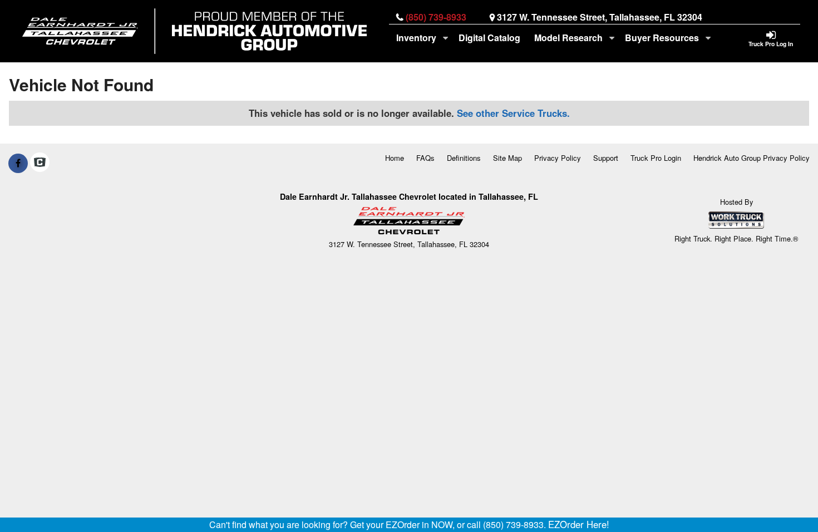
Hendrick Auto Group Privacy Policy (751, 157)
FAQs (425, 157)
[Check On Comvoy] (40, 163)
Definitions (464, 157)
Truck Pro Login (655, 157)
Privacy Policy (557, 157)
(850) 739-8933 (436, 17)
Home (394, 157)
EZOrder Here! (578, 524)
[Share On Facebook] (18, 163)
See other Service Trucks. (513, 113)
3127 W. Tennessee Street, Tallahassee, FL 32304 (599, 17)
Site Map (507, 157)
